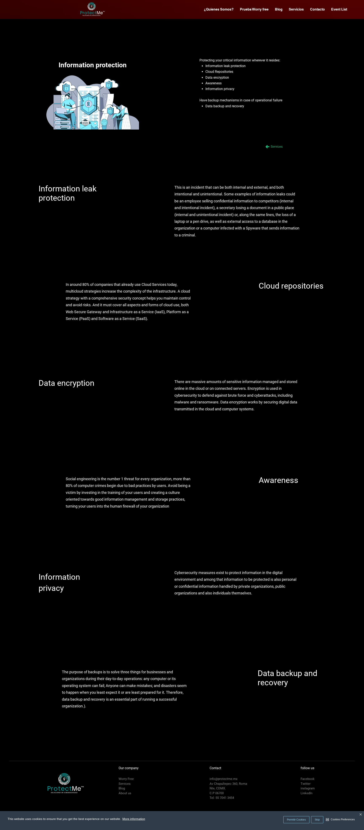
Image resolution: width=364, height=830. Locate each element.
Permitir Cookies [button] (296, 819)
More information (133, 819)
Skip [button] (317, 819)
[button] (340, 819)
